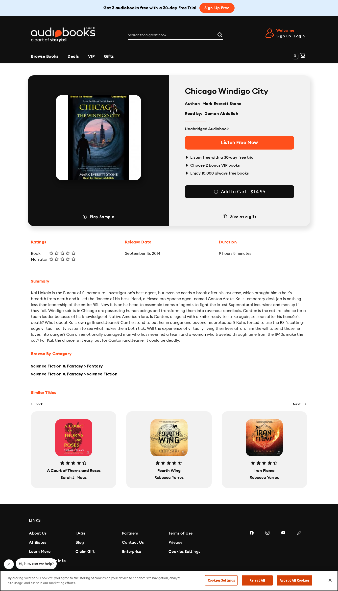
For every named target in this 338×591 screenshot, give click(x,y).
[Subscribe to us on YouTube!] (283, 547)
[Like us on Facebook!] (252, 547)
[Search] (220, 34)
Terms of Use (181, 533)
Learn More (39, 552)
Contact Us (133, 542)
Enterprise (131, 552)
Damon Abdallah (221, 113)
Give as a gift (243, 216)
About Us (38, 533)
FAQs (80, 533)
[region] (169, 581)
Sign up (283, 36)
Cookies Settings (184, 552)
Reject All (257, 580)
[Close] (330, 580)
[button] (37, 404)
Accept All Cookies (294, 580)
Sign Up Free (217, 8)
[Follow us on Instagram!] (267, 547)
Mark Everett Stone (221, 103)
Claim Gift (85, 552)
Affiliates (37, 542)
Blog (79, 542)
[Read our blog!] (299, 547)
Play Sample (102, 216)
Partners (130, 533)
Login (299, 36)
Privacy (175, 542)
